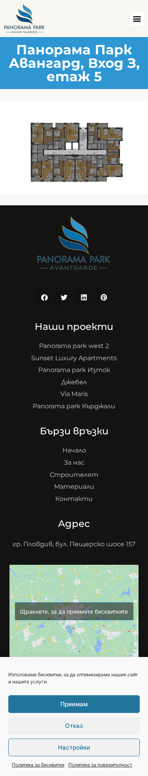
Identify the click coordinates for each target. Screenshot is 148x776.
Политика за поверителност (100, 765)
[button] (137, 18)
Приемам (74, 704)
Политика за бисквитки (38, 765)
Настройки (74, 747)
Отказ (74, 725)
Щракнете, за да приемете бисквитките (74, 611)
